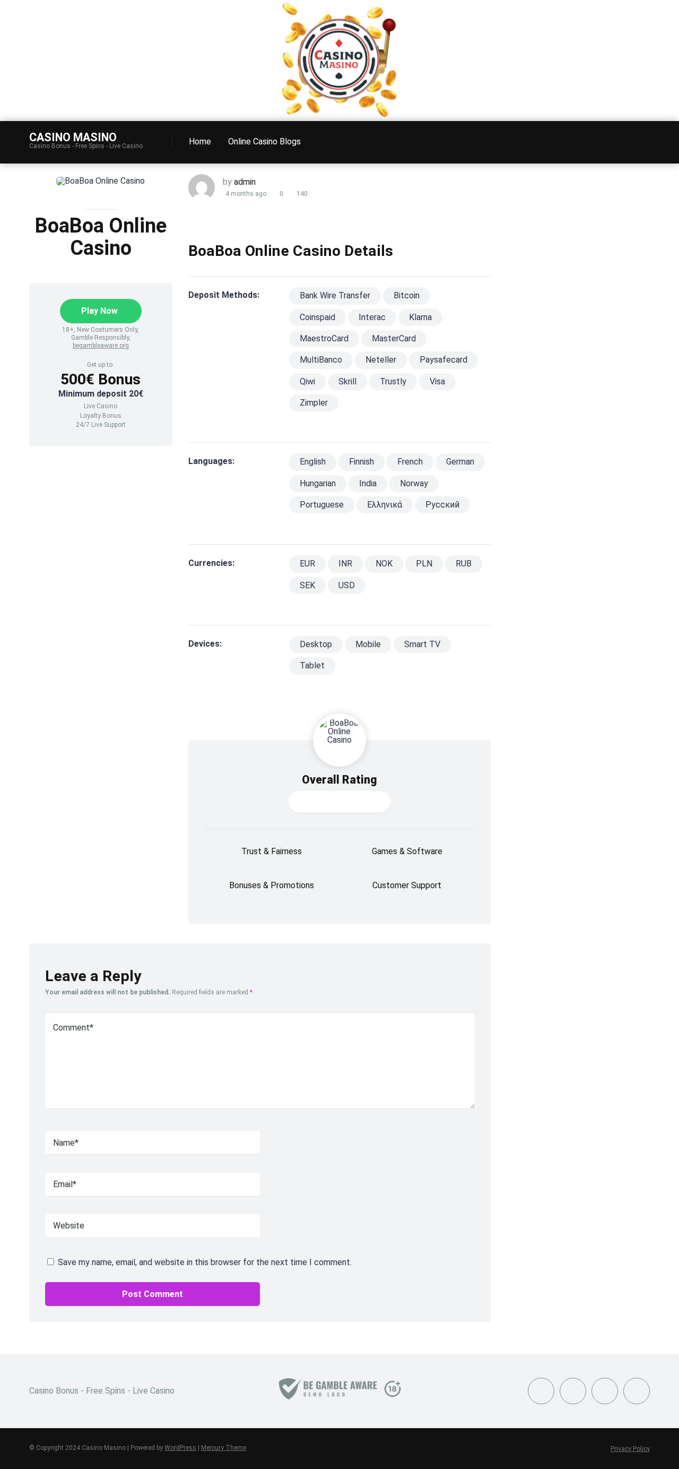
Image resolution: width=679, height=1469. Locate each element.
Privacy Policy (630, 1449)
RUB (464, 564)
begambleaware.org (101, 345)
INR (345, 564)
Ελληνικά (384, 505)
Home (200, 141)
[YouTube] (573, 1391)
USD (346, 585)
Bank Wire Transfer (335, 295)
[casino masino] (339, 116)
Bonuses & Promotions (271, 885)
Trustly (393, 381)
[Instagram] (604, 1391)
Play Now (99, 311)
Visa (437, 381)
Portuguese (322, 505)
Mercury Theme (223, 1447)
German (460, 462)
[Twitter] (541, 1391)
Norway (414, 483)
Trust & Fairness (271, 851)
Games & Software (407, 851)
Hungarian (318, 483)
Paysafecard (443, 360)
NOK (384, 564)
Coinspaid (317, 317)
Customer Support (406, 885)
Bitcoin (407, 295)
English (313, 462)
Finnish (361, 462)
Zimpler (314, 403)
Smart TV (422, 644)
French (410, 462)
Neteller (380, 360)
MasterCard (394, 338)
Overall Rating (339, 779)
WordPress (180, 1447)
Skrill (347, 381)
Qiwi (307, 381)
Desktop (316, 644)
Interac (372, 317)
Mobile (368, 644)
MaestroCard (324, 338)
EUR (307, 564)
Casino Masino (73, 137)
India (368, 483)
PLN (424, 564)
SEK (307, 585)
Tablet (312, 665)
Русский (442, 505)
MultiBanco (321, 360)
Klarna (420, 317)
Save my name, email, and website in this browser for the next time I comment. (205, 1262)
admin (245, 182)
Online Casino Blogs (264, 141)
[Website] (636, 1391)
